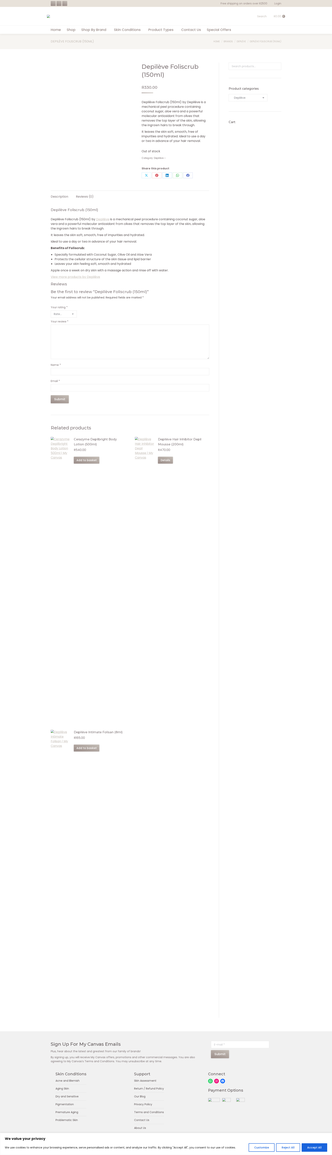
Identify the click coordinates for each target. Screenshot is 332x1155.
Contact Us (141, 1120)
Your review (59, 321)
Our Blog (139, 1096)
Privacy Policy (143, 1104)
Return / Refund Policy (149, 1088)
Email (55, 381)
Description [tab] (59, 196)
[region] (166, 1144)
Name (56, 365)
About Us (140, 1128)
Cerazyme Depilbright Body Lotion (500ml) (95, 441)
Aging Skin (62, 1088)
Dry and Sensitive (67, 1096)
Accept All (314, 1147)
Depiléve (102, 219)
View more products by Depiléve (75, 277)
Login (277, 3)
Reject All (288, 1147)
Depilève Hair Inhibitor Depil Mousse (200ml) (179, 441)
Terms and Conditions (149, 1112)
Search (277, 66)
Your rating (59, 307)
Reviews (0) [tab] (85, 196)
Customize (261, 1147)
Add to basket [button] (86, 460)
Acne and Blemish (68, 1081)
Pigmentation (65, 1104)
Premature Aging (67, 1112)
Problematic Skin (67, 1120)
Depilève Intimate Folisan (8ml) (98, 732)
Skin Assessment (145, 1081)
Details (165, 460)
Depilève (159, 158)
